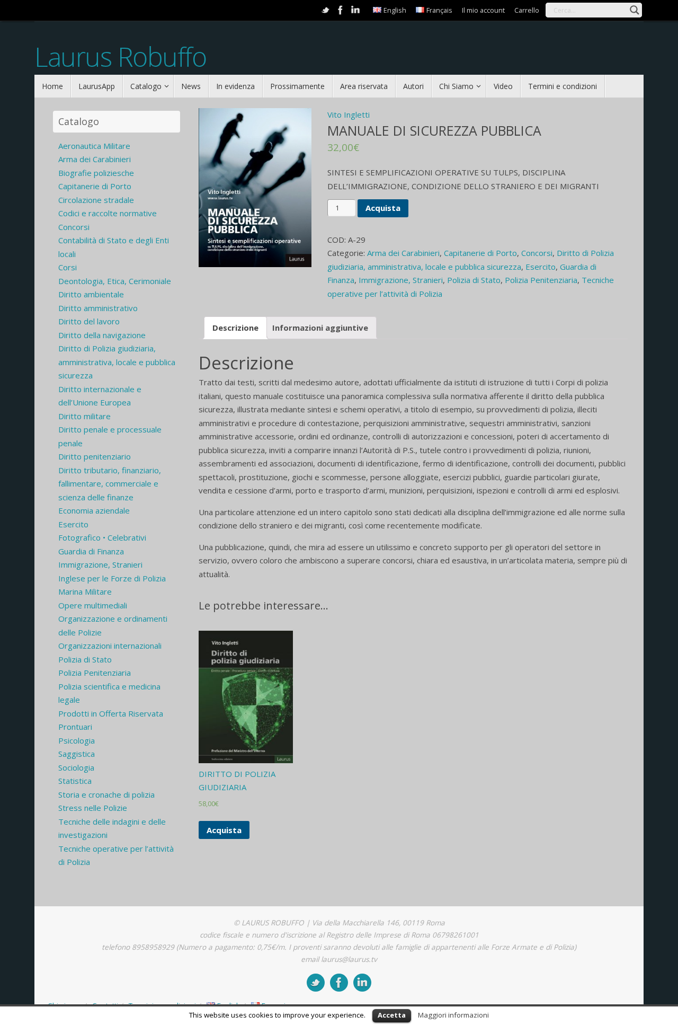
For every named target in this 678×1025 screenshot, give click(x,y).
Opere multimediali (92, 605)
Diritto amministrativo (98, 308)
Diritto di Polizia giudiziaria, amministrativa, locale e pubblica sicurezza (116, 362)
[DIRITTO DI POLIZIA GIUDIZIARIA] (246, 697)
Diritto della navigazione (102, 335)
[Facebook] (340, 10)
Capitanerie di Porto (480, 253)
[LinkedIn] (355, 10)
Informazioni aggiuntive (320, 327)
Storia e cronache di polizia (106, 794)
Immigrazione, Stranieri (401, 280)
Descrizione (235, 327)
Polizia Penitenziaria (541, 280)
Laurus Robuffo (120, 57)
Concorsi (536, 253)
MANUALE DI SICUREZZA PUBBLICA (434, 130)
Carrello (526, 10)
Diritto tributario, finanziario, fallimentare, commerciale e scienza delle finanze (109, 483)
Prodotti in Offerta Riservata (110, 713)
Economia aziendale (94, 510)
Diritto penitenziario (94, 456)
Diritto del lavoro (89, 321)
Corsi (67, 267)
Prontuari (75, 726)
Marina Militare (85, 591)
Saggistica (76, 753)
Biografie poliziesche (96, 172)
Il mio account (483, 10)
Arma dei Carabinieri (403, 253)
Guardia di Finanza (91, 551)
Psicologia (76, 740)
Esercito (540, 266)
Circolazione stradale (96, 200)
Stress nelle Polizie (92, 807)
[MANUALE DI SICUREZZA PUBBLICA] (255, 187)
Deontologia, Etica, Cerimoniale (114, 281)
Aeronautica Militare (94, 145)
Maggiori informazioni (453, 1015)
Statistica (75, 780)
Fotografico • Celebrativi (102, 537)
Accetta (392, 1015)
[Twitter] (325, 10)
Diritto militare (84, 416)
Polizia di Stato (474, 280)
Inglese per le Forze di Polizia (112, 578)
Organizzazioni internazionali (110, 645)
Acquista (382, 207)
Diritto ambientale (91, 294)
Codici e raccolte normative (107, 213)
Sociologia (76, 767)
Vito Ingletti (348, 114)
